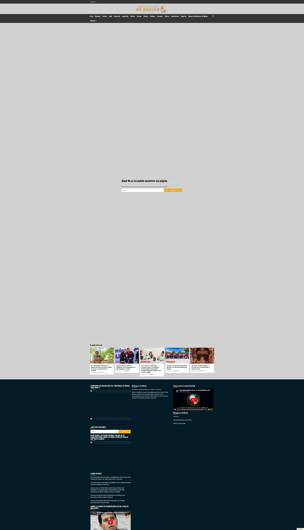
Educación (117, 16)
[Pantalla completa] (211, 409)
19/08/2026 (151, 374)
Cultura (167, 16)
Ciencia (145, 16)
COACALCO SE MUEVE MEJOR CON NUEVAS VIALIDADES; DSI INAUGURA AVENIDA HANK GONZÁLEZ (176, 367)
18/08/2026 (176, 370)
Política (132, 16)
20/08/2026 (126, 370)
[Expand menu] (96, 21)
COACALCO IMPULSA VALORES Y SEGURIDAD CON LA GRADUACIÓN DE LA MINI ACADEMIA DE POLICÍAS (126, 367)
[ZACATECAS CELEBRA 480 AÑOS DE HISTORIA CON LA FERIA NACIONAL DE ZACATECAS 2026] (202, 356)
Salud (110, 16)
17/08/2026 (201, 370)
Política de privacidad (179, 423)
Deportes (183, 16)
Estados (104, 16)
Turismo (139, 16)
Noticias (97, 361)
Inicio (91, 16)
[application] (193, 400)
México (93, 361)
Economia (160, 16)
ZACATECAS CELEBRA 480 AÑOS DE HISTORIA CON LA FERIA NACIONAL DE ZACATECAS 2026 (200, 367)
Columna (152, 16)
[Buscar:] (142, 190)
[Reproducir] (175, 409)
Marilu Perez (94, 372)
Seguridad (125, 16)
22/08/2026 (101, 372)
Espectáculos (175, 16)
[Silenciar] (209, 409)
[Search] (213, 16)
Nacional (97, 16)
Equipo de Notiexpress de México (198, 16)
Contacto (92, 21)
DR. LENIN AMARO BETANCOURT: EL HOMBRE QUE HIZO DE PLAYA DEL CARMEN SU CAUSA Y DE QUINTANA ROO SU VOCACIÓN (101, 368)
